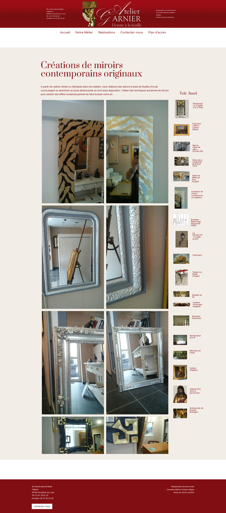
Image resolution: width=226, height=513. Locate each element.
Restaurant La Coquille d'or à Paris (198, 105)
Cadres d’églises (194, 369)
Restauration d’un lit (195, 336)
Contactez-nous (131, 32)
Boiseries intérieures (196, 317)
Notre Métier (84, 32)
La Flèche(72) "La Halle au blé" (197, 236)
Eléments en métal (195, 351)
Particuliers (197, 255)
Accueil (65, 32)
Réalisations (106, 32)
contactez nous (42, 506)
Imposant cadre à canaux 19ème (196, 126)
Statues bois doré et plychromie (195, 391)
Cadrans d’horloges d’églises (197, 304)
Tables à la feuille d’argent (197, 274)
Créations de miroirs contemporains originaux (197, 194)
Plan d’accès (157, 32)
